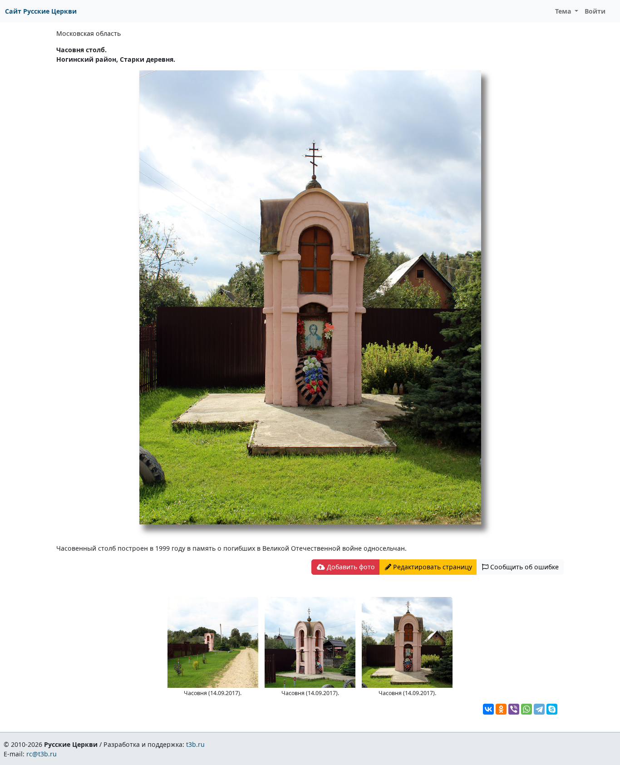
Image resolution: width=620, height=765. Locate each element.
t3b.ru (195, 744)
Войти (595, 11)
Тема (564, 11)
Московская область (88, 33)
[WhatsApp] (526, 709)
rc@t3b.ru (41, 754)
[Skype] (551, 709)
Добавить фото (350, 567)
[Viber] (513, 709)
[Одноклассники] (501, 709)
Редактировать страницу (431, 567)
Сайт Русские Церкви (41, 11)
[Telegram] (539, 709)
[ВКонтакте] (488, 709)
